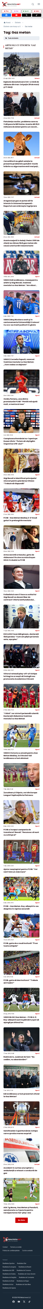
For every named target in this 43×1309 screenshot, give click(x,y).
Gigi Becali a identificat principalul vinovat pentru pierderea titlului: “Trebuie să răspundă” (20, 481)
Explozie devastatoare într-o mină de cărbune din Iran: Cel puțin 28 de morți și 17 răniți (21, 84)
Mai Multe (21, 1220)
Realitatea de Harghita (9, 1277)
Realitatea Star (21, 1263)
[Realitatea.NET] (11, 4)
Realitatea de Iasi (8, 1284)
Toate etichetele (13, 38)
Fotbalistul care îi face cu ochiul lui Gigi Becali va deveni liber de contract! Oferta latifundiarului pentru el (20, 598)
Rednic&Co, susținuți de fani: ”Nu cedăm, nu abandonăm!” (19, 1058)
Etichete (18, 22)
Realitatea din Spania (9, 1288)
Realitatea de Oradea (9, 1274)
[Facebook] (6, 15)
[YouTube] (16, 15)
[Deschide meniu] (38, 4)
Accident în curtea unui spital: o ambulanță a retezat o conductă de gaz (20, 1170)
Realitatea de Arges (23, 1281)
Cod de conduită (27, 1250)
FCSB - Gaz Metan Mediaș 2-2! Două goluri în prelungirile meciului (20, 519)
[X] (26, 15)
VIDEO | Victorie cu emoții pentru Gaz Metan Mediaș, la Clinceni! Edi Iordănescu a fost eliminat (21, 756)
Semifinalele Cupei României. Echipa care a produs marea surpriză (21, 1132)
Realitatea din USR (8, 1270)
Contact (5, 1247)
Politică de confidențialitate (11, 1250)
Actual (37, 118)
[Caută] (33, 4)
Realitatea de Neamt (25, 1267)
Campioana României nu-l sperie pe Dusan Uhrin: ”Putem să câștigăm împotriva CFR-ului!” (20, 441)
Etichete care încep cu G (12, 26)
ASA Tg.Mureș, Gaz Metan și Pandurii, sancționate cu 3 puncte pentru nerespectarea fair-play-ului (21, 1210)
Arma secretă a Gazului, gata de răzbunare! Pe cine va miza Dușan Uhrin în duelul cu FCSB (19, 557)
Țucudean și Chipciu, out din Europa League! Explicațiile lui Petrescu (20, 793)
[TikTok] (36, 15)
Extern (37, 78)
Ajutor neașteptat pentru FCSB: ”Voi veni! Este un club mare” (20, 870)
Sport (37, 276)
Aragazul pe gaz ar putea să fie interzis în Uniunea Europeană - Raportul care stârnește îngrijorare (20, 203)
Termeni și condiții (16, 1247)
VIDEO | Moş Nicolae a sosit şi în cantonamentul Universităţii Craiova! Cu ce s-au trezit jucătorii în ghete (21, 322)
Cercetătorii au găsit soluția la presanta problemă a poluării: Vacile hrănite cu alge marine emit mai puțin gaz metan (21, 165)
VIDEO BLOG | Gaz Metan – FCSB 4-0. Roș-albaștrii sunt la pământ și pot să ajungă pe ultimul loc (21, 1020)
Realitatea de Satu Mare (23, 1284)
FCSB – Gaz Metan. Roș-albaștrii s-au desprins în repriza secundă (21, 907)
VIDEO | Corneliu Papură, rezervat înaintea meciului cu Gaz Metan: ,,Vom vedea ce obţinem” (19, 362)
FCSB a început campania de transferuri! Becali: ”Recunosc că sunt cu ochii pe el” (21, 832)
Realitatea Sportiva (8, 1263)
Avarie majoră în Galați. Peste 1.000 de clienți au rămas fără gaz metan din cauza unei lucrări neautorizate (21, 243)
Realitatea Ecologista (9, 1267)
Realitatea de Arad (8, 1281)
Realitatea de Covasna (24, 1270)
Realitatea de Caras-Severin (26, 1274)
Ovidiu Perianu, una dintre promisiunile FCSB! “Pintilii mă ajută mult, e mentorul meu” (20, 401)
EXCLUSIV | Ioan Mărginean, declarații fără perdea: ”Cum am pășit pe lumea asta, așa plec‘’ (21, 637)
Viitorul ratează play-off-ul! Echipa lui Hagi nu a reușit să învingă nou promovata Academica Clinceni (20, 676)
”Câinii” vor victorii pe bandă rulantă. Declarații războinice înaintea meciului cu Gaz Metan (21, 716)
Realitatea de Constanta (26, 1277)
